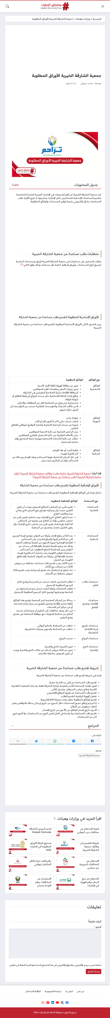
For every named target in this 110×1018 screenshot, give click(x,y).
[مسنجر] (74, 741)
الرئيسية (97, 18)
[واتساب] (55, 741)
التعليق (97, 927)
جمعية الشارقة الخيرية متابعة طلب (72, 473)
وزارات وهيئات (82, 18)
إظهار (15, 184)
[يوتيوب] (57, 1003)
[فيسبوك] (92, 741)
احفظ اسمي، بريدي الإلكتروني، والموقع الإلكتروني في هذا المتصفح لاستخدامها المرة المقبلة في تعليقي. (55, 965)
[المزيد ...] (18, 741)
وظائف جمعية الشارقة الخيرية (36, 473)
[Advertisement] (55, 49)
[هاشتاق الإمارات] (55, 6)
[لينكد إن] (53, 1003)
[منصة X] (62, 1003)
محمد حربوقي (87, 83)
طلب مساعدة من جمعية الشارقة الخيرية (55, 476)
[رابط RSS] (43, 1003)
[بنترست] (48, 1003)
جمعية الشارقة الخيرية (89, 755)
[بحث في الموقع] (7, 6)
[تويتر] (36, 741)
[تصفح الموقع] (102, 6)
